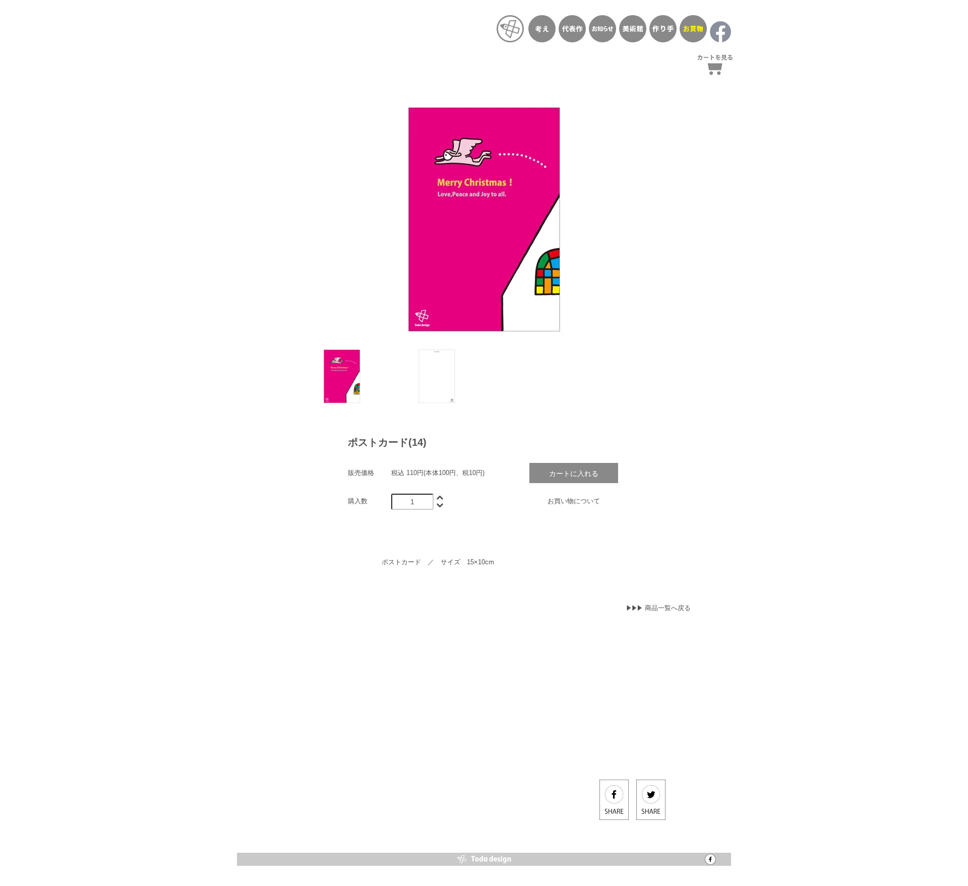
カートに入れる (573, 473)
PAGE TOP (943, 825)
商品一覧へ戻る (668, 608)
